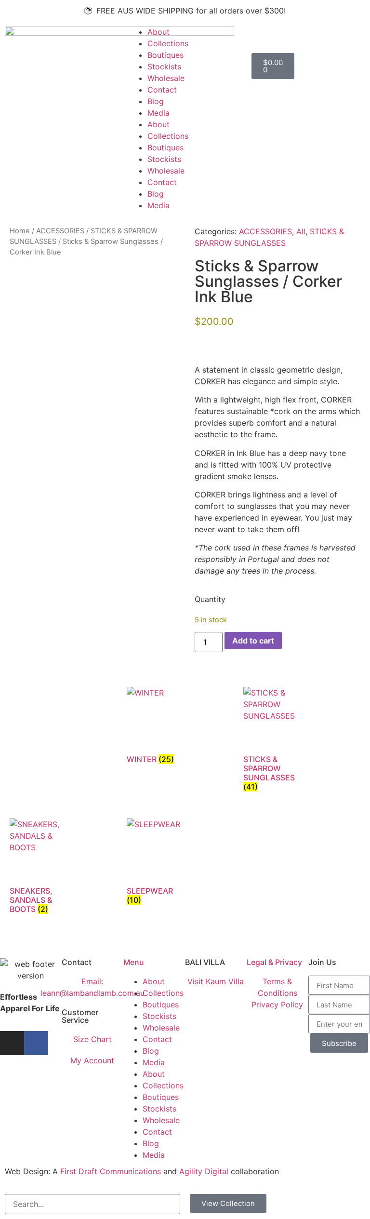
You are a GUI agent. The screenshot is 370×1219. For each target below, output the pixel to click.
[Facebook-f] (36, 1043)
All (300, 231)
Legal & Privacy (274, 962)
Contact (162, 89)
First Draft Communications (110, 1171)
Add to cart (253, 640)
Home (20, 231)
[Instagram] (12, 1043)
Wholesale (166, 78)
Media (158, 113)
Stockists (164, 66)
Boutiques (165, 55)
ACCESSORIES (60, 231)
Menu (133, 962)
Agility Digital (203, 1171)
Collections (167, 43)
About (158, 32)
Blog (155, 101)
